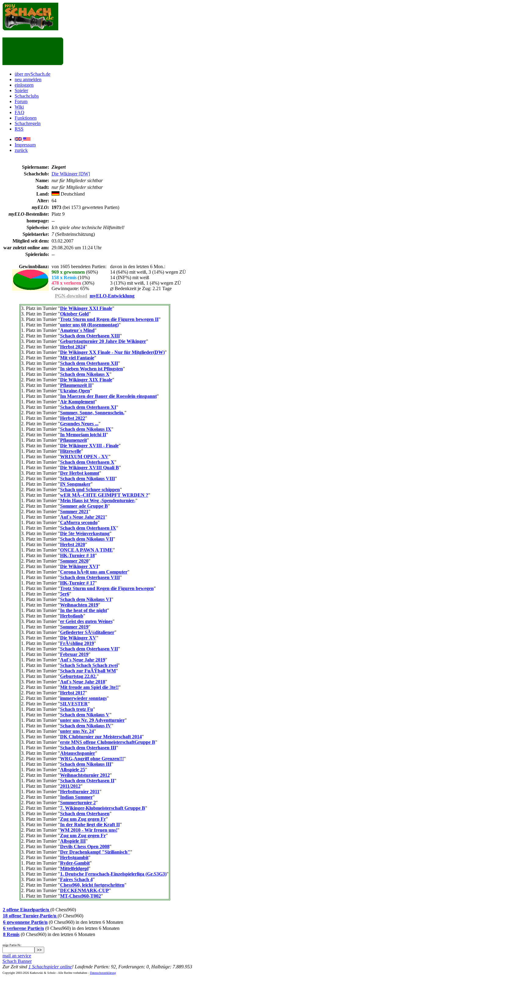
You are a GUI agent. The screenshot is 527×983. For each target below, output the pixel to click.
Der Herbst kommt (79, 473)
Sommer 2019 (74, 626)
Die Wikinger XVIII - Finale (89, 445)
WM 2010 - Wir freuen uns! (88, 830)
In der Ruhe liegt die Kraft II (90, 824)
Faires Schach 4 (76, 879)
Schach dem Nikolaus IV (85, 725)
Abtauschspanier (77, 753)
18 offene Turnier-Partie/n (30, 915)
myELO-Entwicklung (112, 295)
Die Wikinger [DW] (71, 173)
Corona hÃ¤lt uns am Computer (93, 571)
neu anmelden (28, 79)
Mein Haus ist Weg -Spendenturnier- (97, 500)
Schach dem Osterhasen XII (89, 363)
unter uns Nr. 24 (77, 731)
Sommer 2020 (74, 561)
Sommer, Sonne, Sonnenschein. (92, 412)
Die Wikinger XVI (79, 566)
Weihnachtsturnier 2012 (85, 775)
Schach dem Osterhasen (84, 813)
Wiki (19, 107)
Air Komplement (77, 401)
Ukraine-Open (75, 390)
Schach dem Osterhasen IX (88, 528)
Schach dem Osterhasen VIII (90, 577)
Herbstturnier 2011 (79, 791)
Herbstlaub (71, 615)
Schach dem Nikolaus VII (86, 539)
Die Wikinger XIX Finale (86, 379)
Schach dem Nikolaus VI (85, 599)
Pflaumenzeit (73, 440)
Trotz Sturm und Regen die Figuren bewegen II (109, 319)
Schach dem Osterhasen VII (89, 648)
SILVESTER (74, 703)
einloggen (24, 85)
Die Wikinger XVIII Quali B (89, 467)
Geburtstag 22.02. (78, 676)
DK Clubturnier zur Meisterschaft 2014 (101, 736)
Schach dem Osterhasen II (87, 780)
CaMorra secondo (79, 522)
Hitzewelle (70, 451)
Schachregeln (28, 123)
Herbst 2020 (72, 544)
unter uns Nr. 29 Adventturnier (92, 720)
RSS (19, 128)
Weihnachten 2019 (79, 604)
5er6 (64, 593)
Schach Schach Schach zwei (89, 665)
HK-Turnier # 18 (77, 555)
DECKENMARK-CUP (84, 890)
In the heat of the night (83, 610)
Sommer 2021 (74, 511)
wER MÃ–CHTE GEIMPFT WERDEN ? (104, 495)
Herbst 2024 (72, 346)
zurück (21, 150)
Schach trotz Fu (76, 709)
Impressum (25, 144)
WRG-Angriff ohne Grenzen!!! (92, 758)
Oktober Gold (74, 313)
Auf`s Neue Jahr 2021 (82, 517)
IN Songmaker (75, 484)
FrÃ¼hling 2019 (77, 643)
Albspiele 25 (72, 769)
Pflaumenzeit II (76, 385)
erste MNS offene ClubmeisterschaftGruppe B (107, 742)
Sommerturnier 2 (78, 802)
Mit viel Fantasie (77, 357)
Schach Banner (17, 961)
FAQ (19, 112)
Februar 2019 (74, 654)
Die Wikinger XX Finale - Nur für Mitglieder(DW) (112, 352)
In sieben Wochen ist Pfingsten (91, 368)
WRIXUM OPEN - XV (84, 456)
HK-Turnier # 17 (77, 582)
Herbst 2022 (72, 418)
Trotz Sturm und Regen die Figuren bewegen (107, 588)
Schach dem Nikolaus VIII (87, 478)
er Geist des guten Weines (86, 621)
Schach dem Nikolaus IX (85, 429)
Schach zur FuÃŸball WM (88, 670)
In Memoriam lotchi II (83, 434)
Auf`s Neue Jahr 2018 (82, 681)
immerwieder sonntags (83, 698)
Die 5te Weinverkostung (84, 533)
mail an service (16, 955)
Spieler (21, 90)
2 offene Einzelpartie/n (26, 909)
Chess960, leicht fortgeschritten (92, 885)
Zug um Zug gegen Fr (83, 819)
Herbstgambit (74, 857)
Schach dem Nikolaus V (84, 714)
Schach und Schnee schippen (90, 489)
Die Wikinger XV (78, 637)
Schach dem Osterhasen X (87, 462)
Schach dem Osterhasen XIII (90, 335)
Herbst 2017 (72, 692)
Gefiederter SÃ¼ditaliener (87, 632)
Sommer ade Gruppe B (84, 506)
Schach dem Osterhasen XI (88, 407)
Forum (21, 101)
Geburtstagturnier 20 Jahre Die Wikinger (103, 341)
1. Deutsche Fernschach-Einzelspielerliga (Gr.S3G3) (113, 874)
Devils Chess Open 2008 (84, 846)
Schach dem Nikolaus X (84, 374)
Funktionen (26, 118)
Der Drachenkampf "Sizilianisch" (95, 852)
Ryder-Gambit (75, 863)
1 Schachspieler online (50, 966)
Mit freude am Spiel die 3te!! (89, 687)
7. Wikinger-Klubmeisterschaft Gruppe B (102, 808)
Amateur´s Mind (77, 330)
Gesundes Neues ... (79, 423)
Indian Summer (76, 797)
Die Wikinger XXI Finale (86, 308)
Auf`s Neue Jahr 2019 (82, 659)
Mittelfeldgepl (74, 868)
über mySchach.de (32, 74)
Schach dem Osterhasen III (88, 747)
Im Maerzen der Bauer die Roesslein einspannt (108, 396)
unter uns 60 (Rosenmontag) (89, 324)
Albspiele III (73, 841)
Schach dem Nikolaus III (85, 764)
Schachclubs (27, 96)
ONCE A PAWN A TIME (86, 550)
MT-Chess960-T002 (80, 895)
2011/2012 (70, 786)
